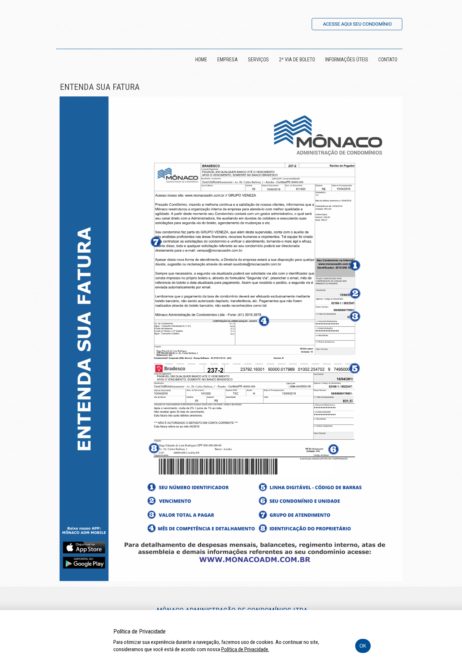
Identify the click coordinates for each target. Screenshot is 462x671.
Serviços (258, 59)
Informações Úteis (346, 59)
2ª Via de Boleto (297, 59)
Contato (387, 59)
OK (362, 646)
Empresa (227, 59)
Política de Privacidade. (245, 649)
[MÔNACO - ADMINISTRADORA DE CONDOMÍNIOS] (85, 22)
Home (201, 59)
